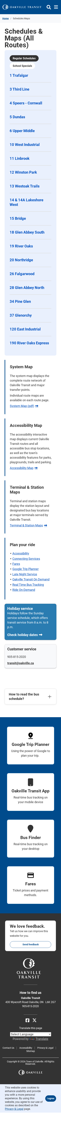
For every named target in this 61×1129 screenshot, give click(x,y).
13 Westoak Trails (24, 186)
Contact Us (8, 1047)
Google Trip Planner (25, 569)
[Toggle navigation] (55, 7)
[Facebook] (27, 1020)
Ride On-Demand (23, 590)
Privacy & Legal (45, 1047)
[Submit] (48, 7)
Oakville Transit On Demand (30, 579)
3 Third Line (19, 89)
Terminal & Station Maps (26, 525)
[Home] (22, 7)
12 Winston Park (23, 172)
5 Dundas (17, 117)
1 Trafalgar (19, 75)
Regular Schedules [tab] (24, 58)
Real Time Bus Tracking (28, 584)
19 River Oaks (21, 246)
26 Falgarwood (22, 274)
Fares (16, 564)
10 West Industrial (25, 145)
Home (5, 18)
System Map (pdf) (22, 406)
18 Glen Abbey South (27, 232)
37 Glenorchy (21, 315)
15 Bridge (18, 218)
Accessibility (20, 553)
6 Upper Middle (22, 131)
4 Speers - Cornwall (26, 103)
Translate (42, 1039)
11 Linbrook (19, 158)
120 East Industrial (25, 329)
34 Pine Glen (20, 301)
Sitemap (30, 1051)
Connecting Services (26, 558)
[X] (34, 1020)
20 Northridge (21, 260)
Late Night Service (24, 574)
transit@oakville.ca (20, 663)
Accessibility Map (21, 468)
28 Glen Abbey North (27, 288)
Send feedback (31, 944)
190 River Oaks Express (29, 343)
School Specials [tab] (22, 65)
